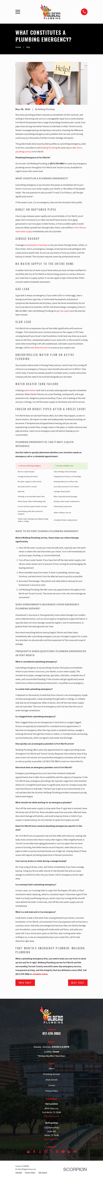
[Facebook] (34, 1151)
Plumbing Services (51, 1074)
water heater (30, 390)
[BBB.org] (39, 1151)
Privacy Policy (51, 1090)
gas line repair (63, 311)
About (51, 1068)
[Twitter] (51, 1151)
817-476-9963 (51, 1033)
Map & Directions (51, 1116)
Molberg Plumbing (48, 147)
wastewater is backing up (38, 245)
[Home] (50, 11)
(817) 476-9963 (57, 163)
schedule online (40, 974)
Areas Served (51, 1079)
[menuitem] (18, 1172)
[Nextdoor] (74, 1151)
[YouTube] (63, 1151)
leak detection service (40, 347)
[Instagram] (45, 1151)
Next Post (77, 982)
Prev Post (25, 982)
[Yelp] (57, 1151)
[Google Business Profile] (28, 1151)
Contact (51, 1085)
